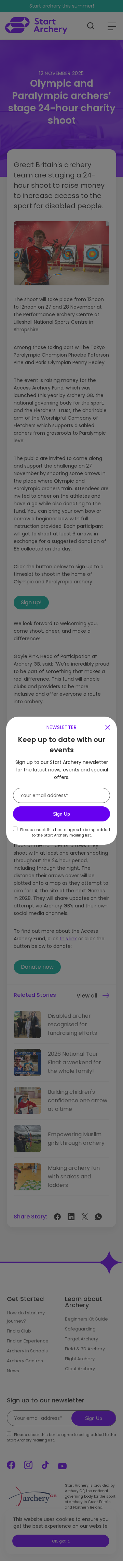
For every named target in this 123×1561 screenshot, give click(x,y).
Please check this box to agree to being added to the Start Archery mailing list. (65, 832)
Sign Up (61, 814)
